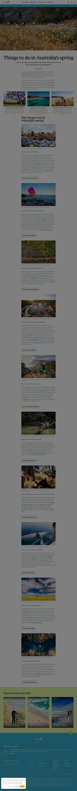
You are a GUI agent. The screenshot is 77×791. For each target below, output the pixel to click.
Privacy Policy (19, 783)
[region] (13, 783)
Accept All (22, 786)
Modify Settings (11, 786)
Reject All (17, 786)
